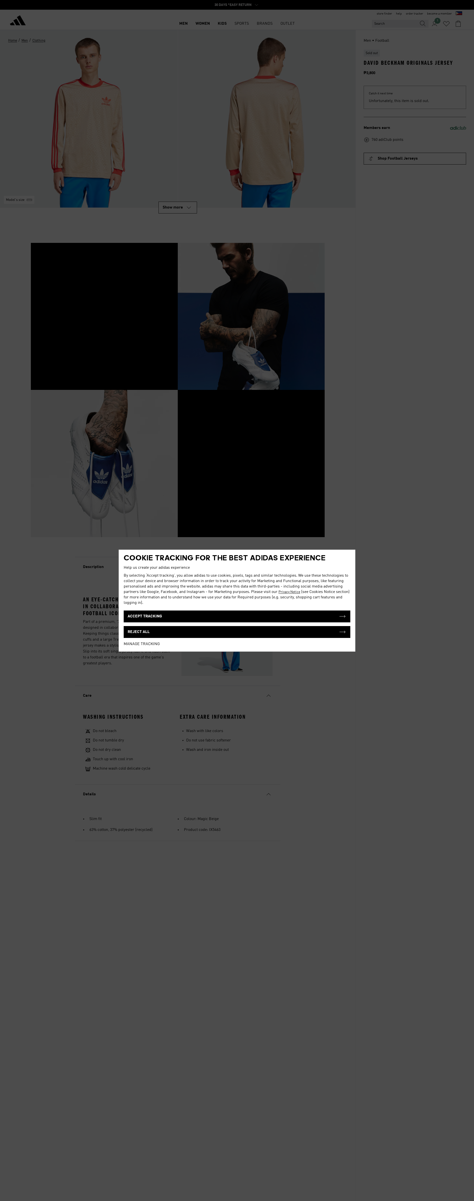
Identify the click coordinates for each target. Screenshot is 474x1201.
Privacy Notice (289, 592)
